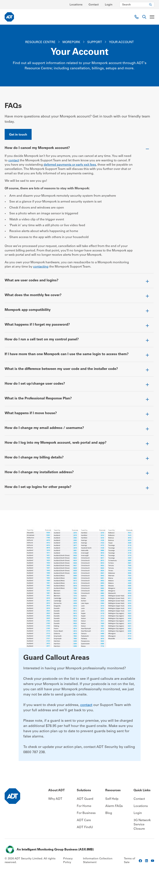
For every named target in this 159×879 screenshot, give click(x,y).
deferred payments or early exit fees (70, 164)
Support (94, 42)
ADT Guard (85, 799)
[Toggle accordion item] (79, 150)
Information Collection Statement (97, 860)
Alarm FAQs (114, 806)
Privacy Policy (68, 860)
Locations (76, 4)
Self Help (111, 799)
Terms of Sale (129, 860)
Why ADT (55, 799)
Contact (94, 4)
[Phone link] (136, 17)
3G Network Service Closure (142, 825)
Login (108, 4)
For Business (86, 813)
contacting (40, 266)
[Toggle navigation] (152, 16)
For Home (84, 806)
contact (13, 160)
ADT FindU (85, 827)
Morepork (71, 42)
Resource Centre (40, 42)
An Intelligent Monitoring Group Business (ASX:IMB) (55, 849)
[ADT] (9, 17)
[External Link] (140, 861)
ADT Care (84, 820)
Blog (108, 813)
